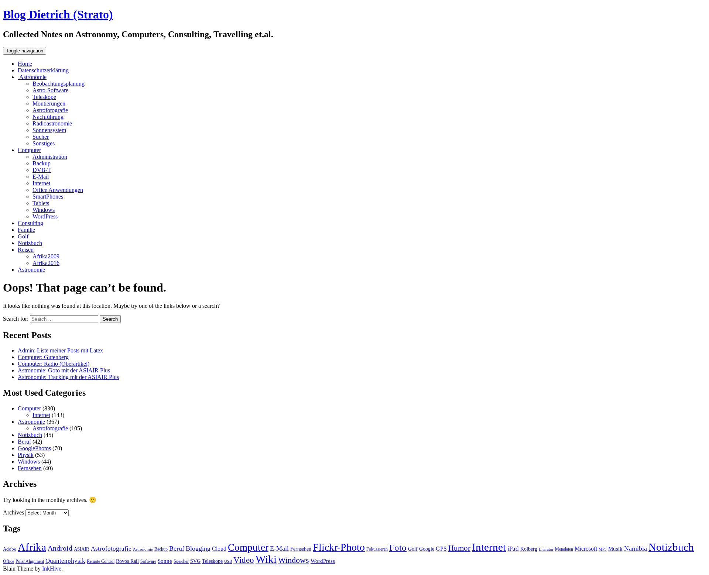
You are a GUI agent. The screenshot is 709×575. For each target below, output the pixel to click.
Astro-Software (50, 90)
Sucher (40, 137)
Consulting (30, 223)
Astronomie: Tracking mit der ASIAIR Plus (68, 377)
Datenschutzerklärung (43, 70)
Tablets (40, 203)
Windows (43, 210)
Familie (26, 230)
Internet (41, 183)
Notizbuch (30, 243)
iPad (513, 548)
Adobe (9, 549)
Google (426, 549)
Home (25, 64)
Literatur (546, 549)
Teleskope (44, 97)
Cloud (219, 548)
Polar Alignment (30, 561)
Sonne (165, 561)
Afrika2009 (45, 256)
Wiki (266, 559)
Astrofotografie (50, 110)
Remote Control (100, 561)
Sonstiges (43, 143)
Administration (49, 157)
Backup (41, 163)
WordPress (45, 216)
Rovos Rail (127, 561)
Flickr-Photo (339, 547)
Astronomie (32, 77)
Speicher (181, 561)
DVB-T (41, 170)
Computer (29, 150)
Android (60, 548)
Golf (23, 236)
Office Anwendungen (57, 190)
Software (148, 561)
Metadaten (564, 549)
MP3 (603, 549)
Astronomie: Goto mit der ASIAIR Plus (64, 370)
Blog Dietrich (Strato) (58, 14)
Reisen (26, 250)
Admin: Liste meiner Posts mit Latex (60, 350)
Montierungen (48, 103)
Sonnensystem (49, 130)
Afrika (32, 547)
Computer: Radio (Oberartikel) (53, 364)
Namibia (635, 548)
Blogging (198, 548)
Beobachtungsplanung (58, 83)
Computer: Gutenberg (43, 357)
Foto (398, 547)
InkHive (51, 568)
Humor (459, 548)
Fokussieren (377, 549)
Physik (26, 455)
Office (8, 561)
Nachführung (48, 117)
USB (228, 561)
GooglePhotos (34, 448)
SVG (195, 561)
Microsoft (586, 548)
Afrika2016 (45, 263)
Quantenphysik (65, 560)
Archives (13, 512)
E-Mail (40, 176)
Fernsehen (30, 468)
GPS (441, 548)
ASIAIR (81, 549)
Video (243, 560)
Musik (615, 548)
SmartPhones (47, 196)
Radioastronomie (52, 123)
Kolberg (528, 549)
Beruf (24, 441)
